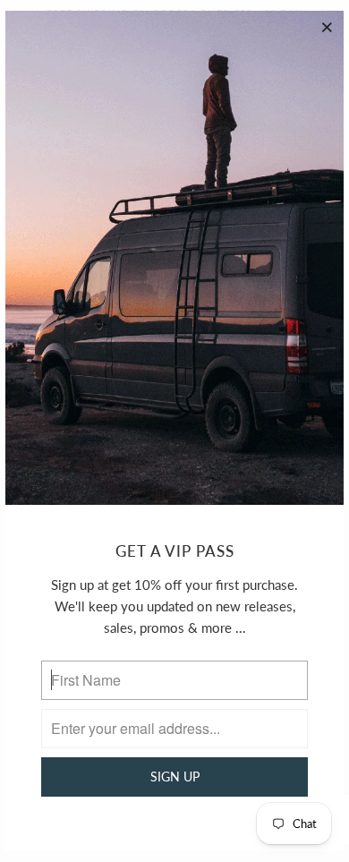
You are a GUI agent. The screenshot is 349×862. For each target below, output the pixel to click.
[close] (327, 27)
